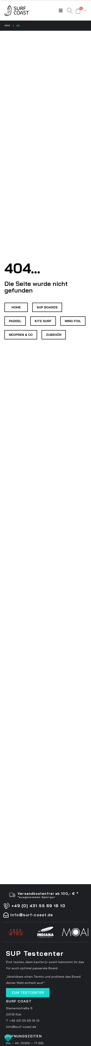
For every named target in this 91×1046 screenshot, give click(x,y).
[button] (62, 10)
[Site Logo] (16, 10)
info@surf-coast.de (21, 1027)
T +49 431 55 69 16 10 (22, 1021)
